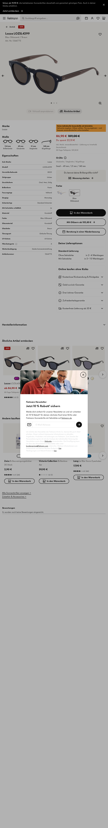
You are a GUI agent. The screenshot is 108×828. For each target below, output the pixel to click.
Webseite (48, 441)
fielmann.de (67, 418)
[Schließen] (83, 375)
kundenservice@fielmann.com (37, 446)
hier (60, 448)
